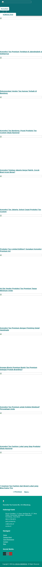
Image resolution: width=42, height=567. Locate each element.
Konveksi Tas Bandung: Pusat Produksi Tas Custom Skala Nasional (18, 132)
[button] (4, 12)
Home (5, 535)
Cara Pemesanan (8, 539)
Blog (4, 544)
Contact (5, 542)
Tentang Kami (7, 537)
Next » (26, 492)
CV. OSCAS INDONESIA (20, 564)
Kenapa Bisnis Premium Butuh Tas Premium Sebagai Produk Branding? (18, 369)
